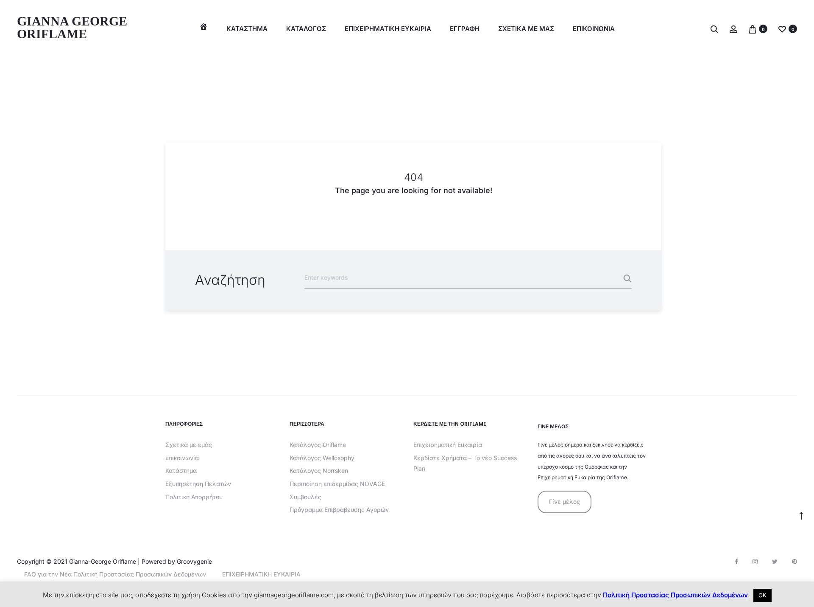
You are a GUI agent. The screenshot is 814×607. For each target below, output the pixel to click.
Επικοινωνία (182, 457)
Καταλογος (306, 29)
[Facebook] (736, 562)
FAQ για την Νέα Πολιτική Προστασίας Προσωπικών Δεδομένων (115, 574)
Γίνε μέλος (564, 501)
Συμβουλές (305, 496)
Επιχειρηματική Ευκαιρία (447, 444)
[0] (752, 29)
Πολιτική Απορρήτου (194, 496)
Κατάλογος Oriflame (318, 444)
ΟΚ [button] (762, 595)
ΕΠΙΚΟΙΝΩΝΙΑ (594, 29)
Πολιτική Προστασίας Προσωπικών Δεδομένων (675, 595)
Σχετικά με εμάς (188, 444)
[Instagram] (755, 562)
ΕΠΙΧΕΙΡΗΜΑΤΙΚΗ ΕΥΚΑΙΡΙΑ (388, 29)
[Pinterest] (794, 562)
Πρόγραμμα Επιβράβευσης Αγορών (339, 509)
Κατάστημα (247, 29)
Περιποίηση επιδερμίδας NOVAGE (337, 483)
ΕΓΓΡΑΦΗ (464, 29)
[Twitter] (775, 562)
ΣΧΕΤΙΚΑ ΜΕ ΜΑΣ (526, 29)
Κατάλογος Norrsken (319, 470)
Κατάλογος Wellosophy (322, 457)
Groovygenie (194, 561)
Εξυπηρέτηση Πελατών (198, 483)
